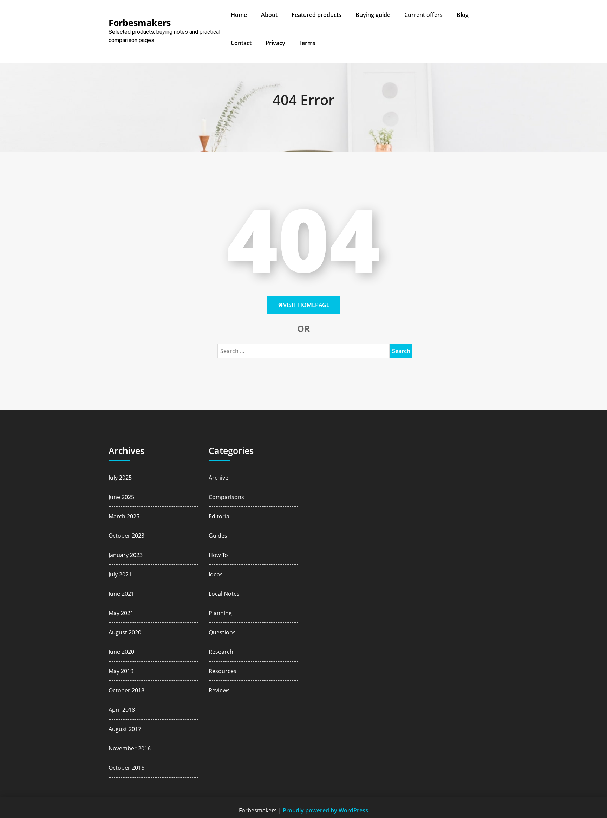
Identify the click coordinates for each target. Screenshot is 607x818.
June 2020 (121, 652)
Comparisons (226, 497)
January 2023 (126, 555)
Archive (218, 477)
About (269, 15)
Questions (222, 632)
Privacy (275, 43)
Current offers (423, 15)
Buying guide (372, 15)
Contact (241, 43)
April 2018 (122, 710)
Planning (220, 613)
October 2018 (126, 690)
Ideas (216, 574)
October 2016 (126, 768)
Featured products (316, 15)
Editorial (220, 516)
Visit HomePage (306, 305)
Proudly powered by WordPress (325, 810)
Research (221, 652)
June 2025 (121, 497)
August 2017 (125, 729)
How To (218, 555)
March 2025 (124, 516)
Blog (463, 15)
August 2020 (125, 632)
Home (239, 15)
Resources (222, 671)
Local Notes (224, 593)
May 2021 (121, 613)
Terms (307, 43)
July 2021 (120, 574)
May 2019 (121, 671)
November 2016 (130, 748)
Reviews (219, 690)
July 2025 (120, 477)
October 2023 (126, 535)
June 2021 (121, 593)
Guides (218, 535)
